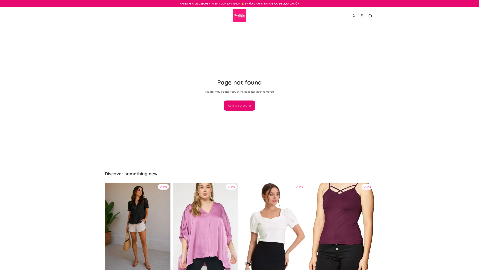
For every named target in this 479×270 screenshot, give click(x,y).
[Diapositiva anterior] (178, 226)
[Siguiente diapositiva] (232, 226)
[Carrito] (370, 16)
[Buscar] (354, 16)
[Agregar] (164, 264)
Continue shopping (239, 105)
